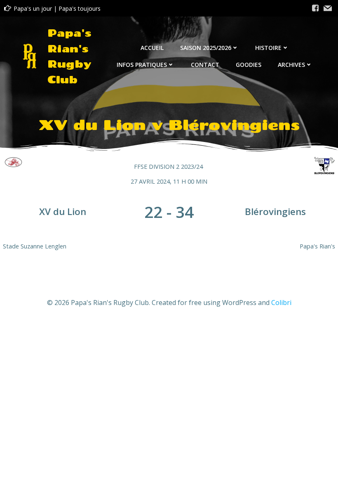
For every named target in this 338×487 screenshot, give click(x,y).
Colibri (281, 302)
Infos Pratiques (142, 65)
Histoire (268, 48)
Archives (291, 65)
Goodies (248, 65)
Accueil (152, 48)
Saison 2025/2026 (205, 48)
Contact (205, 65)
